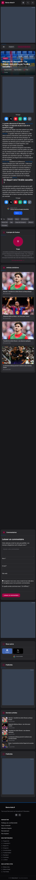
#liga (11, 222)
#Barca (17, 219)
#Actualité (10, 219)
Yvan (27, 70)
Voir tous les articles (17, 260)
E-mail (4, 566)
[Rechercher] (28, 3)
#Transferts (4, 225)
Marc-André (29, 124)
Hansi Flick (5, 162)
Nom (4, 558)
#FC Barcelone (24, 219)
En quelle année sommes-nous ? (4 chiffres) (15, 586)
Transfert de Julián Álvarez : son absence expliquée (19, 731)
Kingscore (5, 848)
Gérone (15, 178)
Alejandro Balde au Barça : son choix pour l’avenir (19, 725)
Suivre (17, 213)
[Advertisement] (18, 25)
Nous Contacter (6, 826)
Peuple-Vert (6, 841)
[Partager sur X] (11, 119)
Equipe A (5, 58)
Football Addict (7, 853)
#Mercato (31, 222)
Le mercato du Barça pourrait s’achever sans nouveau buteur (20, 737)
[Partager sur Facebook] (6, 119)
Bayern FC (6, 846)
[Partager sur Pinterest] (15, 119)
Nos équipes (5, 834)
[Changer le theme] (23, 3)
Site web (4, 573)
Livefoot (5, 860)
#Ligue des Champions (20, 222)
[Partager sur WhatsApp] (20, 119)
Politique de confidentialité (9, 823)
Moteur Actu (6, 867)
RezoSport (6, 855)
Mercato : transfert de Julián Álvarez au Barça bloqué (20, 718)
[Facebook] (16, 815)
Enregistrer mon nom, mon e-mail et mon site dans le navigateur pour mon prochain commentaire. (18, 582)
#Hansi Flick (4, 222)
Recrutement (5, 831)
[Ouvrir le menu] (33, 3)
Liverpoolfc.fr (6, 843)
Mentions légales (6, 828)
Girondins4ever (7, 850)
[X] (19, 815)
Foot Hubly (6, 872)
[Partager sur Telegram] (25, 119)
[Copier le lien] (30, 119)
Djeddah (4, 134)
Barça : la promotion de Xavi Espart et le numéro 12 (21, 744)
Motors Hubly (6, 869)
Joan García (28, 162)
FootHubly (6, 857)
